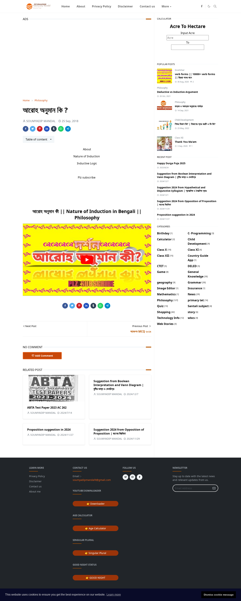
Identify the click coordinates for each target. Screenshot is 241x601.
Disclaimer (35, 481)
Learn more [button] (114, 594)
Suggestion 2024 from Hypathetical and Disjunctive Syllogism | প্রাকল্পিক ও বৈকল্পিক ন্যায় (182, 189)
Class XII (179, 137)
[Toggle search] (215, 6)
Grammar (180, 70)
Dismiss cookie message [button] (219, 594)
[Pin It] (40, 129)
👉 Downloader (96, 503)
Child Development (184, 119)
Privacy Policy (37, 476)
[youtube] (132, 477)
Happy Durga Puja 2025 (171, 163)
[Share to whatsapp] (61, 129)
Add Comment (44, 355)
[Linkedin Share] (47, 129)
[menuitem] (65, 6)
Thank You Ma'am (186, 141)
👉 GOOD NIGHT (95, 577)
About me (35, 491)
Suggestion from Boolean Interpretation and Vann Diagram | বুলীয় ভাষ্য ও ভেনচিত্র (119, 385)
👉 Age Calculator (95, 528)
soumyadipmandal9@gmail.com (92, 480)
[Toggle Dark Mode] (209, 6)
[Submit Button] (214, 488)
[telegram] (125, 477)
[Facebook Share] (25, 129)
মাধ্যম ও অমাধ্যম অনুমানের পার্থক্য (189, 106)
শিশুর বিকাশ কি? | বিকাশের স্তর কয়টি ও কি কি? (195, 124)
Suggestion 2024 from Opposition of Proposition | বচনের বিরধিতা (119, 431)
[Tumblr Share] (54, 129)
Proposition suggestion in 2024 (49, 430)
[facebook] (201, 6)
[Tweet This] (32, 129)
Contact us (35, 486)
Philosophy (162, 87)
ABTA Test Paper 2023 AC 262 (47, 407)
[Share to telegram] (68, 129)
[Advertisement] (87, 59)
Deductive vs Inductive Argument (177, 92)
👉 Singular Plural (95, 553)
